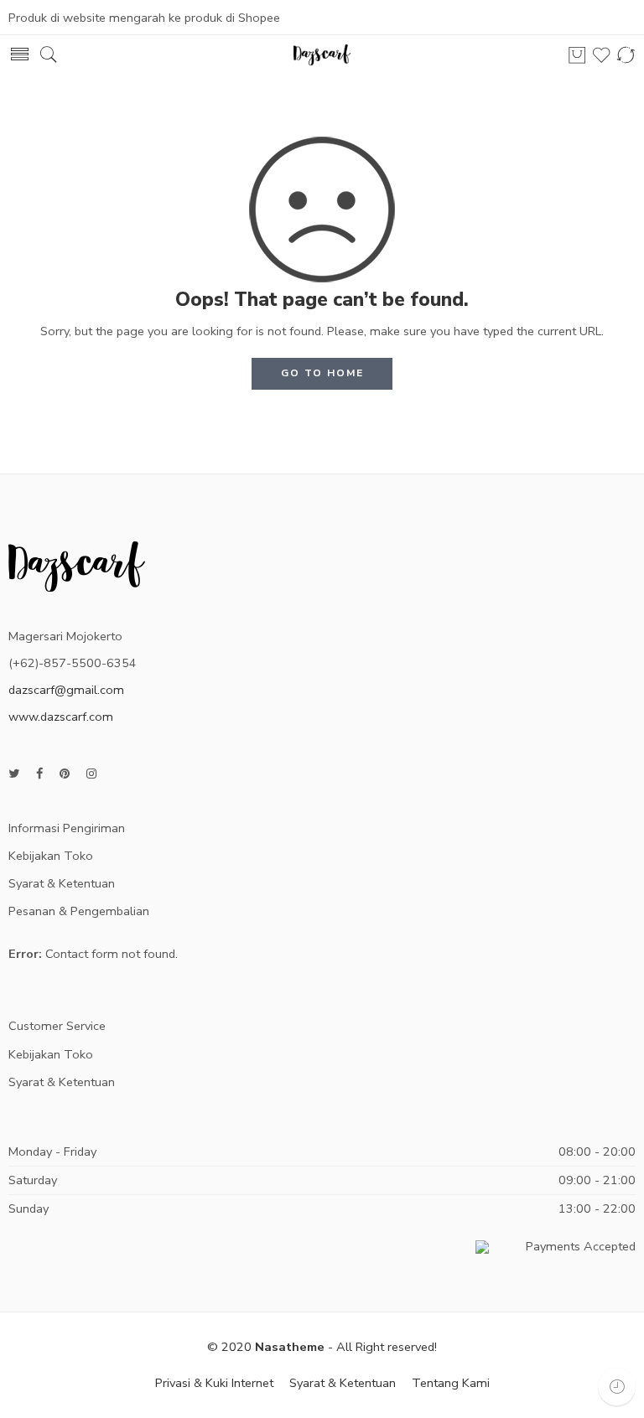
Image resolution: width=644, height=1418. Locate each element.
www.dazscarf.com (60, 716)
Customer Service (57, 1025)
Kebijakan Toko (50, 855)
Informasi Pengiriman (66, 828)
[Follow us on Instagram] (91, 773)
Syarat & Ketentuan (61, 883)
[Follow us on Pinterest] (65, 773)
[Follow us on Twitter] (13, 773)
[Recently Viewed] (617, 1386)
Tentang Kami (451, 1382)
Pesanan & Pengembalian (78, 911)
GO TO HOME (322, 373)
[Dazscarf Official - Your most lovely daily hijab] (322, 54)
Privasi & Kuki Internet (214, 1382)
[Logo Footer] (76, 564)
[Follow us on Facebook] (39, 773)
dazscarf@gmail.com (66, 689)
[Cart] (577, 55)
